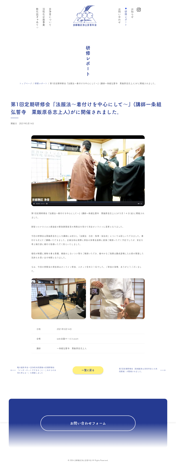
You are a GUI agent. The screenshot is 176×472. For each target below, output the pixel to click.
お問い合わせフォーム (88, 423)
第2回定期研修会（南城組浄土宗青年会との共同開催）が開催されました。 (138, 370)
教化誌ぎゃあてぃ (37, 18)
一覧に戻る (88, 370)
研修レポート (126, 18)
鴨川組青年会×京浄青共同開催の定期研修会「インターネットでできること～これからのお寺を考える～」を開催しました (36, 370)
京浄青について (50, 17)
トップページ (25, 83)
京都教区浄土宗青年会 (85, 25)
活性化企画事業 (43, 17)
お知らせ (132, 13)
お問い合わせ (119, 16)
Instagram (139, 10)
